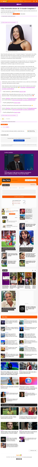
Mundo (6, 326)
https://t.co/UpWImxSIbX (17, 100)
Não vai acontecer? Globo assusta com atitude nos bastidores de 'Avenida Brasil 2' (12, 400)
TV (19, 385)
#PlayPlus (8, 98)
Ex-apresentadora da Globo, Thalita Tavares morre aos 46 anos (8, 417)
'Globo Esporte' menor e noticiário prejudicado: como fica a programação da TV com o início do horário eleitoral (28, 388)
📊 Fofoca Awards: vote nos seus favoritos (8, 22)
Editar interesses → (33, 184)
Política (25, 339)
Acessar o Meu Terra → (15, 180)
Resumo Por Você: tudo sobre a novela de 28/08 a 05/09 (10, 387)
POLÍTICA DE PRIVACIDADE (27, 457)
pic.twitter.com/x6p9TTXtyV (29, 109)
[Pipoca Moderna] (3, 119)
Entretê (7, 127)
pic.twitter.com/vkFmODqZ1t (8, 88)
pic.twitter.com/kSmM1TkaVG (29, 100)
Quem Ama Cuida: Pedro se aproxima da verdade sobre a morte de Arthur (28, 432)
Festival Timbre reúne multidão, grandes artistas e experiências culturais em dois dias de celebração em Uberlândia (11, 439)
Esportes (25, 319)
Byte (24, 332)
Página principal (5, 1)
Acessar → (16, 217)
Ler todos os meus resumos (19, 196)
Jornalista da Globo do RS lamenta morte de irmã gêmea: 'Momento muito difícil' (28, 417)
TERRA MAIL (21, 1)
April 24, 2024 (22, 91)
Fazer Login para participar (19, 140)
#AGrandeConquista (30, 87)
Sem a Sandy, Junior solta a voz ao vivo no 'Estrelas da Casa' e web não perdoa (31, 439)
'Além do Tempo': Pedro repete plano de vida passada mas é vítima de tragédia (9, 432)
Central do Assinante (27, 1)
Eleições (5, 171)
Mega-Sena (6, 332)
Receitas (6, 346)
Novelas (20, 370)
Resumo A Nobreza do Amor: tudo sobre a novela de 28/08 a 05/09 (12, 394)
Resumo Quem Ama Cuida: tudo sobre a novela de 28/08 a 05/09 (27, 372)
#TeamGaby (22, 87)
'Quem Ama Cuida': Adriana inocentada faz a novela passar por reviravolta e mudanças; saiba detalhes (31, 394)
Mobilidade (26, 346)
